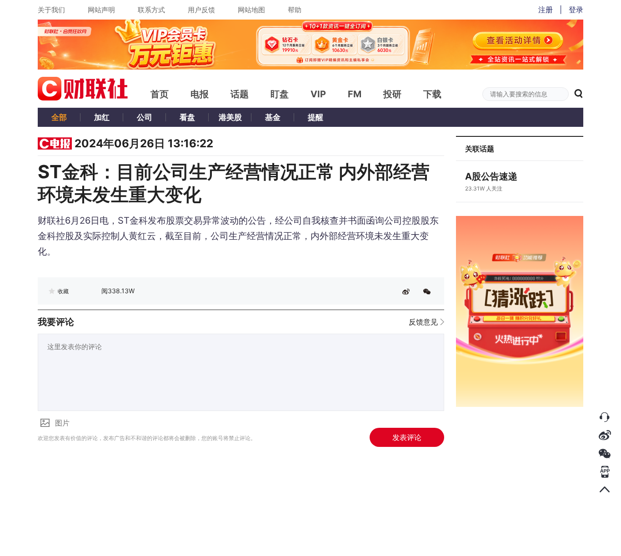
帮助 (294, 9)
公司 (144, 117)
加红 (102, 117)
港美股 (230, 117)
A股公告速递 (491, 176)
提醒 (315, 117)
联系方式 (151, 9)
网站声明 (101, 9)
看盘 (187, 117)
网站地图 (251, 9)
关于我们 (51, 9)
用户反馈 (201, 9)
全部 (59, 117)
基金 (272, 117)
